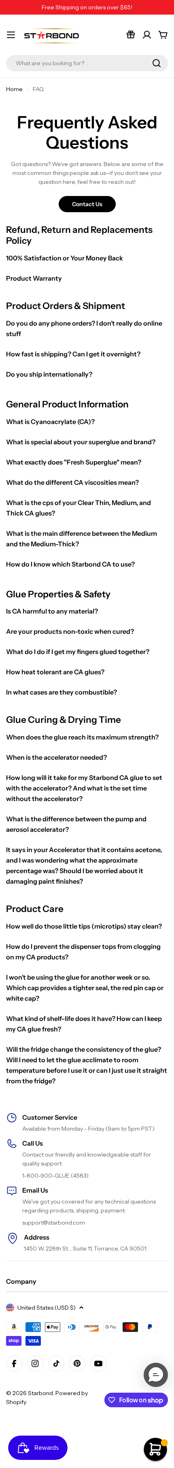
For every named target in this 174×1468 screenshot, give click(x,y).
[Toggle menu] (11, 35)
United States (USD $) (46, 1307)
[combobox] (87, 63)
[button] (156, 1375)
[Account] (147, 35)
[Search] (156, 63)
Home (14, 89)
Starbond (40, 1393)
